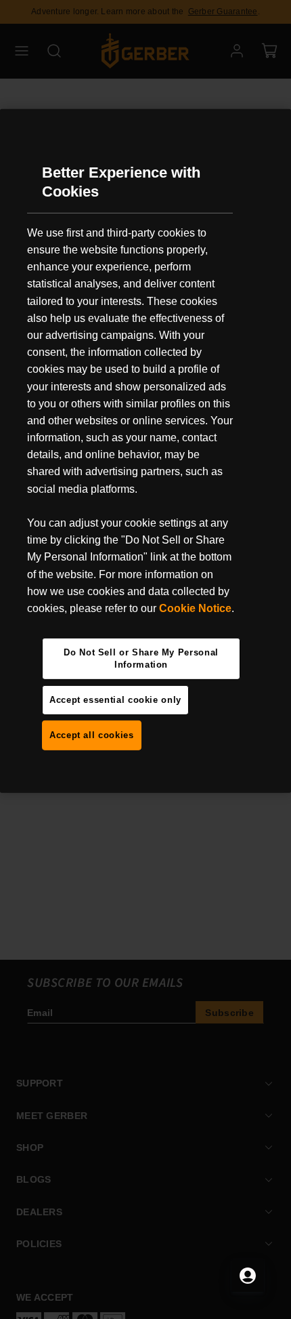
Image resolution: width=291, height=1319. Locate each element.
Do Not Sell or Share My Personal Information (141, 658)
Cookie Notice (195, 608)
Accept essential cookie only (115, 700)
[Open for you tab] (247, 1275)
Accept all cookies (91, 735)
